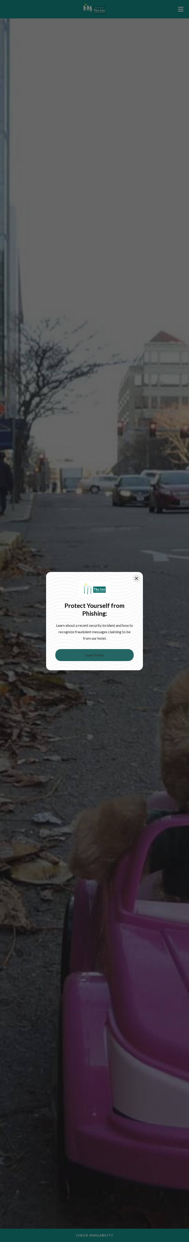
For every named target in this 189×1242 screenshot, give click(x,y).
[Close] (136, 578)
